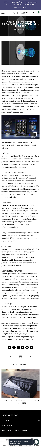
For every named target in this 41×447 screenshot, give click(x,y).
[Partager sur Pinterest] (18, 347)
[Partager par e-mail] (31, 347)
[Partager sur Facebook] (9, 347)
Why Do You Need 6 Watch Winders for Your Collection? (20, 401)
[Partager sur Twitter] (14, 347)
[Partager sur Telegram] (27, 347)
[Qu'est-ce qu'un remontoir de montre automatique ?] (11, 356)
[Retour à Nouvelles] (20, 356)
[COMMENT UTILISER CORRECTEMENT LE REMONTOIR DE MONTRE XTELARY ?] (30, 356)
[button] (24, 442)
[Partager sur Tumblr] (22, 347)
